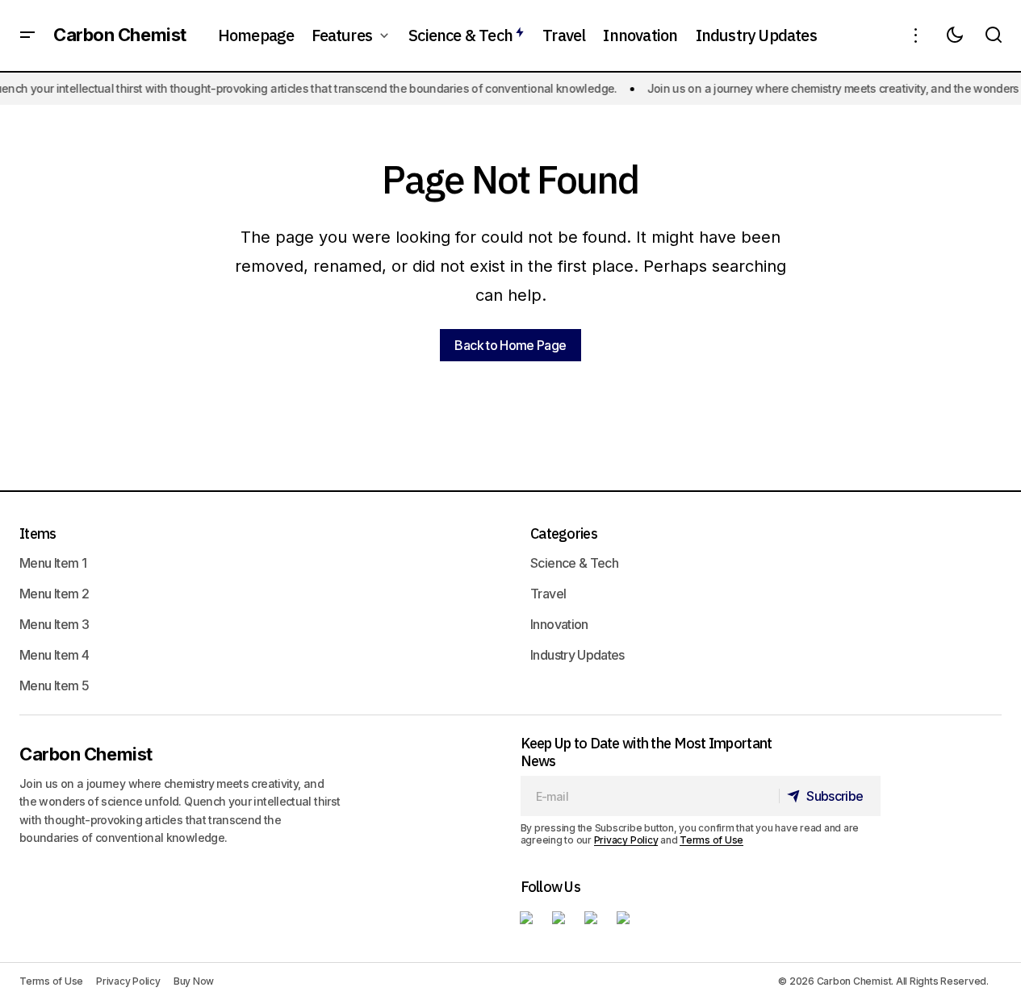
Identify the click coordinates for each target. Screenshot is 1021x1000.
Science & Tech (574, 563)
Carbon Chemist (119, 35)
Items (37, 533)
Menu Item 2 (54, 593)
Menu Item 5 (54, 685)
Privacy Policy (626, 840)
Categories (563, 533)
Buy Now (194, 981)
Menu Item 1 (52, 563)
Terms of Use (711, 840)
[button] (27, 35)
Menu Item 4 (54, 655)
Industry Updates (577, 655)
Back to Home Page (510, 345)
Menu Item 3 (54, 624)
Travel (548, 593)
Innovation (559, 624)
